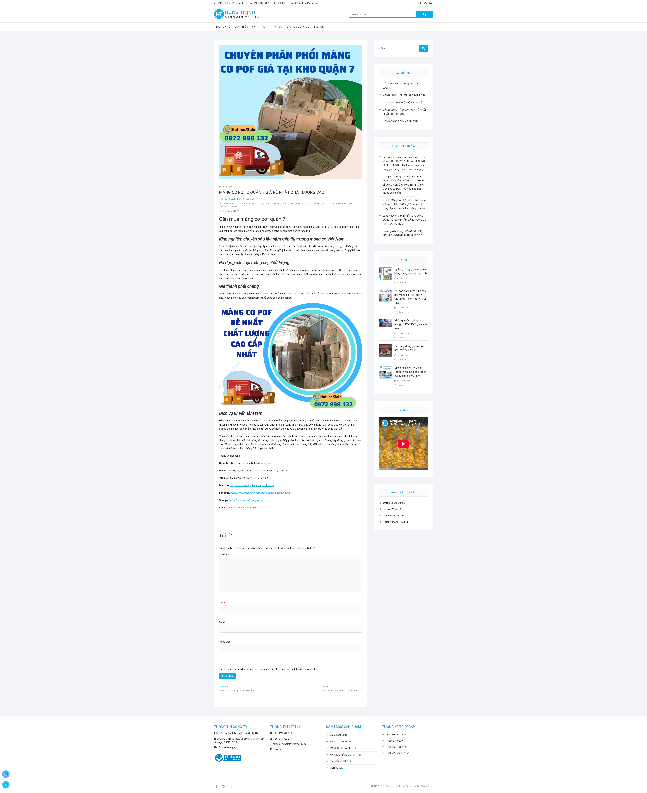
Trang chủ (223, 26)
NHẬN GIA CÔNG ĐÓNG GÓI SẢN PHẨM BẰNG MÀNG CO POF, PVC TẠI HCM (404, 219)
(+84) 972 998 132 (276, 3)
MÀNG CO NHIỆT (338, 741)
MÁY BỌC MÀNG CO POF (343, 754)
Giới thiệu (241, 26)
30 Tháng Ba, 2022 (232, 187)
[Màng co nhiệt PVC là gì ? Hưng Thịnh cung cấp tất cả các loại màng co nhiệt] (385, 368)
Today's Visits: (391, 509)
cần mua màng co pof (234, 204)
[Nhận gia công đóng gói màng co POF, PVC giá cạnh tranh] (385, 320)
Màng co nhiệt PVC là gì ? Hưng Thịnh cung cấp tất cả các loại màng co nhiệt (410, 371)
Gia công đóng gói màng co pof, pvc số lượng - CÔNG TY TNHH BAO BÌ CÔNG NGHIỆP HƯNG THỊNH (404, 161)
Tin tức (277, 26)
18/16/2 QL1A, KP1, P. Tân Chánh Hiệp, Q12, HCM (239, 3)
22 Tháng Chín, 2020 (405, 381)
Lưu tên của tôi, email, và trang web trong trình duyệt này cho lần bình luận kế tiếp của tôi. (268, 669)
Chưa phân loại (338, 735)
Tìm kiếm (424, 14)
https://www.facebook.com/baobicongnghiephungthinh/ (261, 492)
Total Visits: (390, 515)
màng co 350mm (273, 204)
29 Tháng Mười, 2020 (405, 355)
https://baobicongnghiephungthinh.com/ (252, 485)
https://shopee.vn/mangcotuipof (247, 500)
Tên (222, 602)
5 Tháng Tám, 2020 (405, 278)
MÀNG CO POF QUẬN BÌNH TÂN (400, 121)
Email (223, 622)
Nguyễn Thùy (234, 199)
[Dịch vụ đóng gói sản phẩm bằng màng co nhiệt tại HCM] (385, 269)
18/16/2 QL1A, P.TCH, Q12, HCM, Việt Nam (237, 733)
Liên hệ (319, 26)
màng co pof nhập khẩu (334, 204)
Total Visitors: (391, 521)
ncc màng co (233, 206)
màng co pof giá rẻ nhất (308, 204)
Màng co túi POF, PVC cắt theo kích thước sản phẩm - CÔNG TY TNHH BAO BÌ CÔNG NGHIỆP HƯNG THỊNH (404, 180)
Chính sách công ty (226, 747)
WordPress (427, 786)
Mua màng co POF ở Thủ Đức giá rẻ (402, 102)
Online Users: (390, 502)
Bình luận (224, 554)
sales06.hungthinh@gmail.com (243, 507)
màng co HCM (288, 204)
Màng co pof (252, 199)
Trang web (224, 641)
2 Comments (402, 312)
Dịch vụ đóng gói (298, 26)
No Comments (232, 211)
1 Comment (402, 338)
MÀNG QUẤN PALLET (341, 748)
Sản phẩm (259, 26)
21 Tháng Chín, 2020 (405, 333)
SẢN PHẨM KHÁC (339, 761)
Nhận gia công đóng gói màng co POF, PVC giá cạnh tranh (410, 324)
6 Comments (402, 282)
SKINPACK (335, 768)
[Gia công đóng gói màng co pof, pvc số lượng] (385, 346)
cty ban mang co (254, 204)
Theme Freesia (406, 786)
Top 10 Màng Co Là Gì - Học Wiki (401, 200)
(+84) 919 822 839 (282, 738)
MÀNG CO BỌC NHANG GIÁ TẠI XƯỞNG (405, 95)
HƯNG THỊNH (240, 12)
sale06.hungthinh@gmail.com (304, 3)
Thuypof (277, 749)
